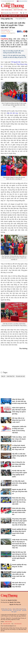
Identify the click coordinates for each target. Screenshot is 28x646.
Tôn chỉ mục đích (17, 610)
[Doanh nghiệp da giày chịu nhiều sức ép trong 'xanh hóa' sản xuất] (6, 574)
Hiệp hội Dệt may (12, 113)
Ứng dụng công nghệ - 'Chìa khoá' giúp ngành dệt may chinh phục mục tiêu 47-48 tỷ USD (19, 522)
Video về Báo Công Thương (19, 609)
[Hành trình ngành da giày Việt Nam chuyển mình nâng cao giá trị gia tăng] (6, 410)
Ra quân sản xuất (20, 376)
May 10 (3, 376)
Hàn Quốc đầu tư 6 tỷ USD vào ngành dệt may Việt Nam (19, 584)
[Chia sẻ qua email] (24, 36)
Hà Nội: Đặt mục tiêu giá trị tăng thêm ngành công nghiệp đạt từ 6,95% (19, 473)
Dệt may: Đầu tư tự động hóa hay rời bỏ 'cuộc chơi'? (18, 420)
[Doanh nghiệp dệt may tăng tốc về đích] (6, 567)
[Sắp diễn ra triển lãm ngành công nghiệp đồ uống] (6, 456)
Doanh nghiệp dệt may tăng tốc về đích (19, 565)
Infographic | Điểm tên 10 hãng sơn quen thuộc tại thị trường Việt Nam (19, 429)
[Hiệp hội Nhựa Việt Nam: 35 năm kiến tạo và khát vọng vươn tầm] (6, 401)
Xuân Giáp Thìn (10, 376)
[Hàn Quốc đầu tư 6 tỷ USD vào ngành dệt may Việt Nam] (6, 585)
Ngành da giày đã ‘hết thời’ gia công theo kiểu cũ (19, 491)
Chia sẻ (4, 36)
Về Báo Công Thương (6, 609)
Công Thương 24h (12, 15)
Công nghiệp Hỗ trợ (20, 18)
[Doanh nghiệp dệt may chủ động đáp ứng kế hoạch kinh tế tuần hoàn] (6, 531)
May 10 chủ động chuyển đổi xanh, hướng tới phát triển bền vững (13, 51)
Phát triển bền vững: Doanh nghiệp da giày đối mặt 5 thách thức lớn (19, 511)
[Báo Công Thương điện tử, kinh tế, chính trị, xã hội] (12, 5)
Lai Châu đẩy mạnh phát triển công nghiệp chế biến (19, 483)
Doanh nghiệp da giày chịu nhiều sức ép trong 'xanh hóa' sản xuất (19, 575)
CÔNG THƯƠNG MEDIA (6, 9)
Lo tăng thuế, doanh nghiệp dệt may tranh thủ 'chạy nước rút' (19, 447)
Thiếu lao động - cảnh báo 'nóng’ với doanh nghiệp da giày (19, 439)
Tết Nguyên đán (16, 62)
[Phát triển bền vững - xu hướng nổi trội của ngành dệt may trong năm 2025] (6, 500)
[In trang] (26, 36)
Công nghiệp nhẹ (7, 19)
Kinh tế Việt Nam (18, 9)
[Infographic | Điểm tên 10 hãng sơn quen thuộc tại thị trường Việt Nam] (6, 429)
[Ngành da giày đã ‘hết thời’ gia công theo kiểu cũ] (6, 491)
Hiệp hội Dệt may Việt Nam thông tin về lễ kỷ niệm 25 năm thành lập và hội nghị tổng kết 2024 (19, 556)
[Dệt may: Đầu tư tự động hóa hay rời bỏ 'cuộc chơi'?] (6, 420)
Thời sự (5, 15)
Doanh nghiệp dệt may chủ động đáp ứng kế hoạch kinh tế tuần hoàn (19, 532)
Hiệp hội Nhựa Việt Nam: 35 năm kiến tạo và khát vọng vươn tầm (19, 401)
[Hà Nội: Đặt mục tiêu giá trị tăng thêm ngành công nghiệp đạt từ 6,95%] (6, 473)
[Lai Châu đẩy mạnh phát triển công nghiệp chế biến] (6, 483)
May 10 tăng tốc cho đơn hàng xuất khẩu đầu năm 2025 (18, 464)
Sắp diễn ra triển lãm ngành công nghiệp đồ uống (19, 456)
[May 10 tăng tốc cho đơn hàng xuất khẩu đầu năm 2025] (6, 464)
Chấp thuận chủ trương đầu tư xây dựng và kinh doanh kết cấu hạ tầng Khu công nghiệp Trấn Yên (19, 544)
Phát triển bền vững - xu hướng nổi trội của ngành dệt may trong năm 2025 (19, 501)
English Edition (23, 1)
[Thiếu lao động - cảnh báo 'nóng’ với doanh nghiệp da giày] (6, 439)
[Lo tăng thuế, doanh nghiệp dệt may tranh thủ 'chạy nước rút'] (6, 447)
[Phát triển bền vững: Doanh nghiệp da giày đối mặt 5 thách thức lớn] (6, 510)
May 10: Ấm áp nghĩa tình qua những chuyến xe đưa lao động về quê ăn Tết (14, 56)
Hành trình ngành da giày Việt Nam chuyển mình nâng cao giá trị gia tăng (19, 411)
